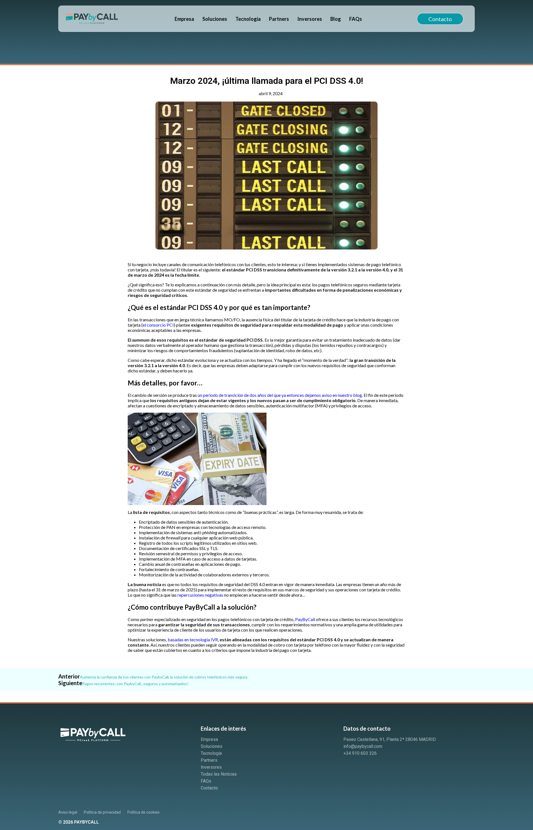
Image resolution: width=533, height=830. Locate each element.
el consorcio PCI (158, 324)
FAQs (355, 19)
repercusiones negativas (200, 594)
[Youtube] (369, 768)
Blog (335, 19)
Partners (279, 19)
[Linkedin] (350, 768)
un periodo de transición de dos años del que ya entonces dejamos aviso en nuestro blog (280, 395)
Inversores (309, 19)
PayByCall (305, 619)
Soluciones (214, 19)
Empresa (184, 19)
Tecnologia (248, 19)
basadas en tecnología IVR (193, 639)
